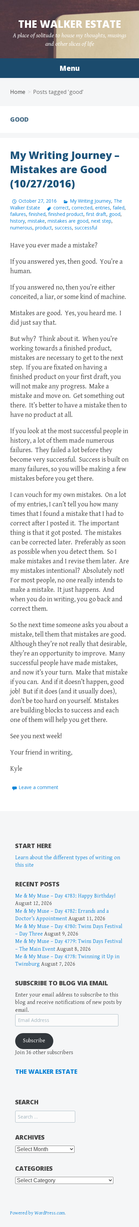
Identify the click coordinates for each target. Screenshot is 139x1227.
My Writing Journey (90, 201)
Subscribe (34, 1041)
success (63, 227)
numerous (21, 227)
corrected (82, 207)
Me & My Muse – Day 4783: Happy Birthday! (65, 896)
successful (86, 227)
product (43, 227)
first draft (96, 214)
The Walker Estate (69, 24)
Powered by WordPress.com (37, 1213)
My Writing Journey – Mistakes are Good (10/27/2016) (64, 169)
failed (118, 207)
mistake (36, 221)
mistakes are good (68, 221)
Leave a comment (38, 787)
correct (61, 207)
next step (101, 221)
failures (18, 214)
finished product (65, 214)
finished (37, 214)
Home (17, 92)
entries (102, 207)
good (114, 214)
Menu (69, 68)
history (17, 221)
